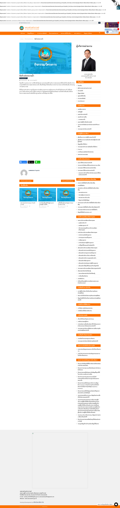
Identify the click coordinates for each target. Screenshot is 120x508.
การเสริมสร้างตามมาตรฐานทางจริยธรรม (86, 338)
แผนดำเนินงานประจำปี (82, 114)
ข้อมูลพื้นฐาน (30, 33)
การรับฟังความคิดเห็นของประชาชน (85, 308)
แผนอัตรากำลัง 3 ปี (82, 222)
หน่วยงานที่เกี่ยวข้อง (66, 33)
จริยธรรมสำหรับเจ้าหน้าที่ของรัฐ (84, 271)
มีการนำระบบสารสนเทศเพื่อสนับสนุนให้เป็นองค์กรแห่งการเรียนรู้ (89, 420)
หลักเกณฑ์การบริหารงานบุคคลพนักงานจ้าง (87, 258)
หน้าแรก (23, 33)
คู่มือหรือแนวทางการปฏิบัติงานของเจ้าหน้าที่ (87, 137)
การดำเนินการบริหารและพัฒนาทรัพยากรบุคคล (87, 232)
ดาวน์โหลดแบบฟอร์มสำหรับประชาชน (85, 151)
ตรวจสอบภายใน (81, 119)
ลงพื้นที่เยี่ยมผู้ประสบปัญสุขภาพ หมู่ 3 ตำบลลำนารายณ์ (65, 203)
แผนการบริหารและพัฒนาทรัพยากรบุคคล (86, 220)
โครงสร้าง (80, 85)
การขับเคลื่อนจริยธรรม (83, 276)
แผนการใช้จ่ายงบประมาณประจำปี (85, 162)
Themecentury (44, 506)
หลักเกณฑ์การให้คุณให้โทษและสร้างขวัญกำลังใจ (88, 265)
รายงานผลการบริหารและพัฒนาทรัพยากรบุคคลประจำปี (89, 268)
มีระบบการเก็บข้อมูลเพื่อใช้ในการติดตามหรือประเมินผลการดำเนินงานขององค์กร (89, 364)
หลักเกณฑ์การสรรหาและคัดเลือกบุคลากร (87, 250)
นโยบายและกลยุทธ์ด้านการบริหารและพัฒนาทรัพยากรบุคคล (87, 228)
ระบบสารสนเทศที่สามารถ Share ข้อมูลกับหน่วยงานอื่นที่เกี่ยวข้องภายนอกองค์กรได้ (89, 396)
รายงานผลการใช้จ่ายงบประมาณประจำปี (86, 170)
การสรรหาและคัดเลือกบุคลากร (84, 235)
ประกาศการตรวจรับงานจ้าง (84, 197)
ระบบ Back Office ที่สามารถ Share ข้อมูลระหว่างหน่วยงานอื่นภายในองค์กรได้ (89, 415)
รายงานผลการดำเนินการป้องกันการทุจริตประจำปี (88, 341)
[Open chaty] (116, 504)
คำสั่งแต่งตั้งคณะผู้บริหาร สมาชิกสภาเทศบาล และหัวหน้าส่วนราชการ (88, 282)
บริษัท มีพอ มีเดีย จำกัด (38, 502)
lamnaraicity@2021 (33, 80)
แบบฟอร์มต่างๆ (81, 278)
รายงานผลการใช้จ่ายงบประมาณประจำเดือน (87, 167)
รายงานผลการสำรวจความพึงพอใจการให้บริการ (87, 146)
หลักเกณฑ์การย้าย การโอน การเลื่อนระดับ (86, 255)
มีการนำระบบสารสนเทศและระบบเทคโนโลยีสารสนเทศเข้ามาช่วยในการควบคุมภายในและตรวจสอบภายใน (88, 378)
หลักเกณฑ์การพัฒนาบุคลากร (84, 260)
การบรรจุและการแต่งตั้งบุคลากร (85, 237)
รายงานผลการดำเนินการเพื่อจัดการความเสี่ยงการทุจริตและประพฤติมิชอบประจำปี (89, 329)
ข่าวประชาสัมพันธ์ (42, 33)
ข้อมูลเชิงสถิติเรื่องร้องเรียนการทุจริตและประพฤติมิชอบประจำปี (89, 299)
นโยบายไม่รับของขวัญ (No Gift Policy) (86, 319)
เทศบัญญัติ (80, 111)
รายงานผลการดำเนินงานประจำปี (84, 129)
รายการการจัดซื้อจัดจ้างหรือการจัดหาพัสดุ (86, 183)
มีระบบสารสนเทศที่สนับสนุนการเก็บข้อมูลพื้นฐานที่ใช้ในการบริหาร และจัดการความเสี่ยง (89, 373)
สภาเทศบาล (77, 33)
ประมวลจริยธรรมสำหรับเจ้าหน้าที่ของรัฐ (86, 273)
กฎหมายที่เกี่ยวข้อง (82, 95)
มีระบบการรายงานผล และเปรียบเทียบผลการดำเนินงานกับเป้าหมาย (89, 368)
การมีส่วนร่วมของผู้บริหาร (83, 321)
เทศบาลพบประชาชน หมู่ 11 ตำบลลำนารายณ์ (27, 203)
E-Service (80, 149)
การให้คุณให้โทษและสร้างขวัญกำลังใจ (86, 245)
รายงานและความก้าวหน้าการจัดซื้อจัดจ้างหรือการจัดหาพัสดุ (89, 203)
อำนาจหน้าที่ (80, 90)
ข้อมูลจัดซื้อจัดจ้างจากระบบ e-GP (85, 212)
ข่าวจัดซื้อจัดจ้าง (81, 185)
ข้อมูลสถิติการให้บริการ (82, 144)
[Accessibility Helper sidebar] (118, 8)
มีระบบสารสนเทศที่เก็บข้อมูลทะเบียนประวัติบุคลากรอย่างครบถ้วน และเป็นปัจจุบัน (89, 391)
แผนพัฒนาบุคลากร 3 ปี (83, 225)
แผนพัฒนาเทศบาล (82, 109)
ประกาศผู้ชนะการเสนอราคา (84, 195)
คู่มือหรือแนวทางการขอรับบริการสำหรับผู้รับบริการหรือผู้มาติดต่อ (89, 140)
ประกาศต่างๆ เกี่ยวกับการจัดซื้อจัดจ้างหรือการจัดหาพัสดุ (88, 188)
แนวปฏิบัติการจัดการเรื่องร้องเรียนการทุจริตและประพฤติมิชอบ (87, 292)
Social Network (81, 101)
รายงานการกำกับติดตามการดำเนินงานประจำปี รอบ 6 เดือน (88, 125)
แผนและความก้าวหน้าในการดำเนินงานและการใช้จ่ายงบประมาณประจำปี (89, 173)
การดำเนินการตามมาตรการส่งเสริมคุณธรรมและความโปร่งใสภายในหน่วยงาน (89, 354)
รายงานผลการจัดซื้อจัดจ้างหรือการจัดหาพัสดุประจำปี (89, 207)
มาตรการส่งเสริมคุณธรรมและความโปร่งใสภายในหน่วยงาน (89, 350)
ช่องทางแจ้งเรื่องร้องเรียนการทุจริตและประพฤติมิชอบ (89, 295)
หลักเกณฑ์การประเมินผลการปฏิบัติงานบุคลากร (88, 263)
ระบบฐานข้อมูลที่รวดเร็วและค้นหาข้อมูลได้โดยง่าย (88, 423)
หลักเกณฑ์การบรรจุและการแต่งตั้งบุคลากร (87, 252)
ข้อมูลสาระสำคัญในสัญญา (83, 200)
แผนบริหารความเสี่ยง (82, 117)
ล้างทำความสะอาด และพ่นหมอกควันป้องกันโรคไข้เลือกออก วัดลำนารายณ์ (27, 181)
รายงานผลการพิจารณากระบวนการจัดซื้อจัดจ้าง (87, 209)
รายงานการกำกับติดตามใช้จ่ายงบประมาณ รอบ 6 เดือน (89, 165)
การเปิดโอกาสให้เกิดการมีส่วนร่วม (85, 310)
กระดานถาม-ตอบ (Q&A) (83, 154)
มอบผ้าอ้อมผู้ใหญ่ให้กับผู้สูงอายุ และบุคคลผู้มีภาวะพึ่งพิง (46, 203)
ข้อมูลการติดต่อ (88, 33)
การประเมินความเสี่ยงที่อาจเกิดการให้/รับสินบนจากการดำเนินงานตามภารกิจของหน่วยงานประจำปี (89, 324)
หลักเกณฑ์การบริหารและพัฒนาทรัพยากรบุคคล (87, 247)
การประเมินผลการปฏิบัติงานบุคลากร (86, 242)
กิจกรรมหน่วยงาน (53, 33)
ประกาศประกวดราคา (82, 192)
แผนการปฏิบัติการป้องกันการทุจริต (85, 122)
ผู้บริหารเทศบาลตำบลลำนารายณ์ (85, 88)
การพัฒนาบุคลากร (82, 240)
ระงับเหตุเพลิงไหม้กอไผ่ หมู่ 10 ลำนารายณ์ (68, 181)
